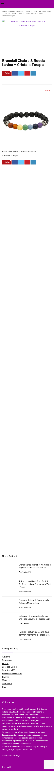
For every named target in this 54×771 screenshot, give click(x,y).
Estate (5, 663)
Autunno (6, 656)
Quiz (4, 687)
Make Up (6, 680)
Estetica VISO (24, 623)
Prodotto (11, 12)
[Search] (49, 4)
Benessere (20, 12)
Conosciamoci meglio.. (12, 755)
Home (4, 12)
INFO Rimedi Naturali (12, 673)
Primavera (7, 683)
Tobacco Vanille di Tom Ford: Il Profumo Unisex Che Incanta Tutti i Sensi (35, 584)
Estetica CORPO (25, 572)
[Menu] (3, 4)
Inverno (5, 677)
